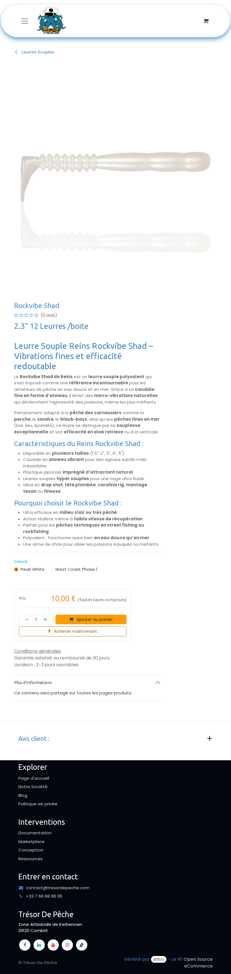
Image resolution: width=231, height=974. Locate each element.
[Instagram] (67, 945)
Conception (30, 850)
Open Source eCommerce (198, 962)
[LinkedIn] (39, 945)
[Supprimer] (25, 619)
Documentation (35, 833)
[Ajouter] (47, 619)
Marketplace (31, 841)
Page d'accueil (33, 778)
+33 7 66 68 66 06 (44, 896)
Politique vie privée (37, 804)
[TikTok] (81, 945)
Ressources (30, 859)
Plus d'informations (33, 682)
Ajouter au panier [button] (94, 619)
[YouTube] (53, 945)
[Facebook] (24, 945)
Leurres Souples (37, 52)
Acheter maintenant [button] (75, 631)
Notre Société (33, 787)
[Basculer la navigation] (24, 21)
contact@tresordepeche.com (58, 888)
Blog (22, 795)
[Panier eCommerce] (206, 21)
